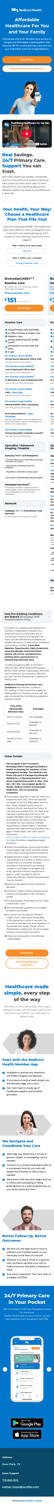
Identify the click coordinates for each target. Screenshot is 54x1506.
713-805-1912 (10, 1480)
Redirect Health (33, 1501)
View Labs (17, 392)
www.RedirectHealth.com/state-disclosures (28, 837)
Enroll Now (27, 59)
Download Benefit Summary (27, 68)
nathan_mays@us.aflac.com (20, 1486)
